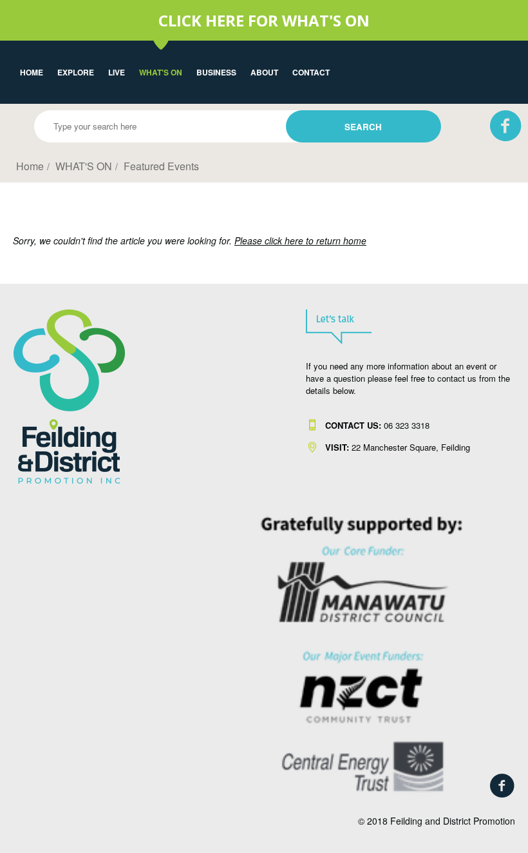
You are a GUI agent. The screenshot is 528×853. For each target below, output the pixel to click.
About (264, 72)
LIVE (116, 72)
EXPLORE (75, 72)
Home (31, 72)
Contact (311, 72)
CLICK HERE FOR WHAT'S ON (264, 20)
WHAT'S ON (160, 72)
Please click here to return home (300, 240)
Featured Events (161, 166)
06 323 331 (375, 425)
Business (216, 72)
